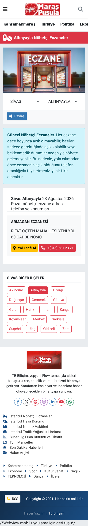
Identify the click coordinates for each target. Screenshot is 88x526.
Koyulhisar (17, 319)
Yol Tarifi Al (27, 248)
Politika (67, 24)
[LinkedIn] (53, 402)
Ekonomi (15, 471)
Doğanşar (16, 300)
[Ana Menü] (5, 9)
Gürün (13, 309)
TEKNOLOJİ (17, 476)
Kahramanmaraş (19, 24)
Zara (65, 329)
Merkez (39, 319)
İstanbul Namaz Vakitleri (29, 427)
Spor (33, 471)
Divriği (58, 290)
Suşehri (15, 329)
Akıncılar (16, 290)
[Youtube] (61, 402)
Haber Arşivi (19, 453)
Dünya (38, 476)
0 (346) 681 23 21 (60, 248)
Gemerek (39, 300)
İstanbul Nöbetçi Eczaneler (31, 416)
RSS (14, 499)
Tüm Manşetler (21, 442)
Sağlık (75, 471)
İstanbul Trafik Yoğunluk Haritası (35, 432)
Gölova (58, 300)
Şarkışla (58, 319)
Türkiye (48, 24)
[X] (27, 402)
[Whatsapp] (70, 402)
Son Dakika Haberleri (26, 447)
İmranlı (47, 309)
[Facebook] (18, 402)
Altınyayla (38, 290)
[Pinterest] (35, 402)
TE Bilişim (56, 513)
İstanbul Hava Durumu (27, 421)
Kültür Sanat (53, 471)
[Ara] (80, 9)
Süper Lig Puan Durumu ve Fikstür (36, 437)
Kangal (65, 309)
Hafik (30, 309)
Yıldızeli (49, 329)
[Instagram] (44, 402)
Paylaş (19, 116)
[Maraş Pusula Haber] (42, 9)
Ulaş (31, 329)
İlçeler (56, 476)
